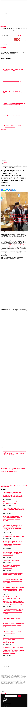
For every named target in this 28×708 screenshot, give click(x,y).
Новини (5, 18)
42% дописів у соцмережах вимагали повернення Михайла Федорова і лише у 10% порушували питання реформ (13, 590)
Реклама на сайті (7, 23)
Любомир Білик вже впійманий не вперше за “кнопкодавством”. (13, 245)
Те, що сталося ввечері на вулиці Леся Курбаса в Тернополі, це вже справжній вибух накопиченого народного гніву (12, 543)
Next (5, 129)
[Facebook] (2, 190)
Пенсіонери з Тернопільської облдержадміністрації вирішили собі (13, 535)
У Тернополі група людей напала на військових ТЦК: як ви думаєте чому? (13, 625)
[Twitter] (15, 190)
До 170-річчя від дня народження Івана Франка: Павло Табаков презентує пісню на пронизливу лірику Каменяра (12, 527)
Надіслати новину (7, 22)
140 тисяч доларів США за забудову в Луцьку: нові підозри (13, 69)
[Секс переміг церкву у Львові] (15, 110)
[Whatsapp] (4, 190)
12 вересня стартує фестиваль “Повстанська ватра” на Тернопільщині (14, 92)
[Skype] (6, 190)
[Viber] (11, 190)
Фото (4, 21)
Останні (5, 13)
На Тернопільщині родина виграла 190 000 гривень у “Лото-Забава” (14, 104)
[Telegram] (13, 190)
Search (19, 35)
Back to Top (3, 693)
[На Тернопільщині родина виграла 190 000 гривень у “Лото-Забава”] (15, 98)
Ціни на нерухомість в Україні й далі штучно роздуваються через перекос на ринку (13, 509)
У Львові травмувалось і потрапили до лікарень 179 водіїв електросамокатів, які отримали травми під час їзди (13, 640)
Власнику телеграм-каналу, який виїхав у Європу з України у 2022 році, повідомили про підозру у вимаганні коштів (12, 553)
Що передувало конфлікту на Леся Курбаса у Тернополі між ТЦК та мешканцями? (13, 581)
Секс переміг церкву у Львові (11, 115)
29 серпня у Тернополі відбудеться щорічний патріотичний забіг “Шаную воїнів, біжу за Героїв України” (12, 518)
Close (2, 694)
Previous (2, 129)
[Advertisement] (14, 145)
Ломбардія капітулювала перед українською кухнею (12, 126)
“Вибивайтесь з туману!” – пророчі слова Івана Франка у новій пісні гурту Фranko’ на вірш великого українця (13, 611)
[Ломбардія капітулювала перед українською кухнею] (15, 120)
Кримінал (5, 20)
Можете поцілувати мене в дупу (12, 81)
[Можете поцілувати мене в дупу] (15, 75)
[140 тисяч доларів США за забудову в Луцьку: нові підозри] (15, 64)
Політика (5, 19)
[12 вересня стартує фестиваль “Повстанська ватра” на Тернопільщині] (15, 86)
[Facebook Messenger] (8, 190)
